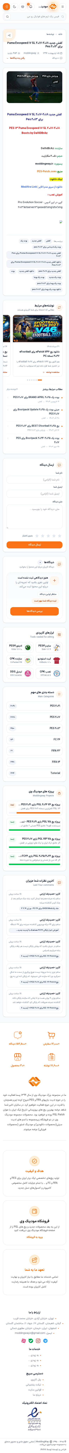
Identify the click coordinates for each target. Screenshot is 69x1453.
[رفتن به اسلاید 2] (36, 380)
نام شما (59, 473)
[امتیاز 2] (54, 536)
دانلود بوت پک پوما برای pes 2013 (46, 289)
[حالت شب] (14, 6)
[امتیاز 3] (48, 536)
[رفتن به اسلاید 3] (33, 380)
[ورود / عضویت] (6, 6)
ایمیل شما (57, 487)
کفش (55, 81)
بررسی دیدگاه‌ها (34, 611)
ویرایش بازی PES (50, 76)
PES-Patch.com (46, 171)
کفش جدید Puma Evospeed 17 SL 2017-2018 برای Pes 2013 (36, 255)
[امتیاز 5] (37, 536)
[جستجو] (7, 16)
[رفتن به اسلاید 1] (40, 380)
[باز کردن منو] (62, 6)
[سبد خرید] (22, 6)
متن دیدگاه (57, 501)
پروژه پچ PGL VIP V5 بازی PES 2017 (41, 839)
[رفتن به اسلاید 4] (31, 380)
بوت (13, 271)
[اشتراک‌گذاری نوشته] (9, 35)
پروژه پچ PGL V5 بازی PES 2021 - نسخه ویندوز (36, 822)
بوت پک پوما (39, 277)
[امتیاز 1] (59, 536)
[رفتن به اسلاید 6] (27, 380)
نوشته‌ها (50, 34)
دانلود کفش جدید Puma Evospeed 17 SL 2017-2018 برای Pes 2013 (36, 264)
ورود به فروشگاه (35, 1237)
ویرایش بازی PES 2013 (27, 76)
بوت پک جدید (55, 277)
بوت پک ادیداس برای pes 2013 (47, 247)
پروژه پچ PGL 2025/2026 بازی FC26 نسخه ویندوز (34, 856)
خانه (60, 34)
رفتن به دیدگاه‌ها (16, 58)
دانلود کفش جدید (26, 271)
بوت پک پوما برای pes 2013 (49, 283)
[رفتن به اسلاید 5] (29, 380)
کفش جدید (36, 241)
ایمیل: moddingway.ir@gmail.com (33, 1333)
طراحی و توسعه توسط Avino (53, 1449)
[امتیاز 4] (42, 536)
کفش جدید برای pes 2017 (50, 271)
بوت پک (24, 241)
